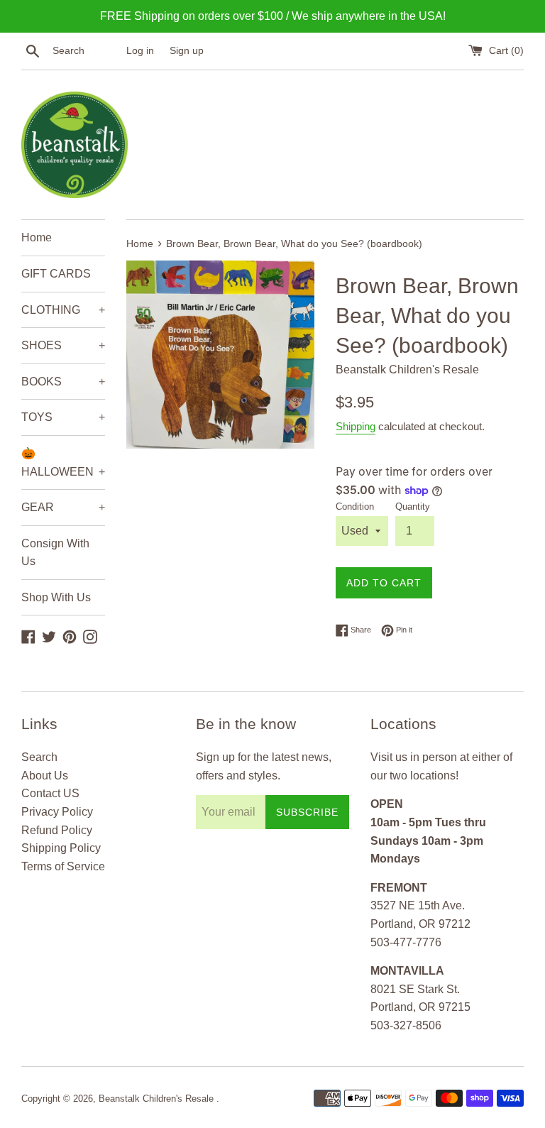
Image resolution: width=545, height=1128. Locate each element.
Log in (140, 50)
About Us (44, 776)
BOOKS (63, 382)
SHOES (63, 345)
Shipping (355, 426)
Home (36, 237)
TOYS (63, 417)
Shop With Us (56, 597)
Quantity (412, 506)
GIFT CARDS (56, 274)
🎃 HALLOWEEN (63, 462)
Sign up (187, 50)
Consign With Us (55, 552)
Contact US (50, 793)
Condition (355, 506)
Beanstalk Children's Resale (157, 1098)
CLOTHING (63, 310)
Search (39, 757)
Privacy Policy (57, 812)
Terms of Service (63, 866)
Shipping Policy (61, 848)
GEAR (63, 507)
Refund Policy (56, 830)
